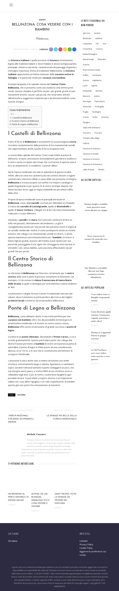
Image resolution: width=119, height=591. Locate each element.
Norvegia (87, 101)
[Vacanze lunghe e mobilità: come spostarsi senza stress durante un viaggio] (96, 195)
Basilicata (87, 38)
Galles (86, 75)
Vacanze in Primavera (92, 164)
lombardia (87, 90)
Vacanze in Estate (91, 153)
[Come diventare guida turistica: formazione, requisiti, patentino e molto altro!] (85, 313)
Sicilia (94, 117)
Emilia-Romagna (90, 54)
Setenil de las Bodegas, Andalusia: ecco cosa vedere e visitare (40, 500)
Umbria (86, 143)
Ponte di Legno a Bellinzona (25, 124)
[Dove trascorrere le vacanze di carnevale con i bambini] (96, 227)
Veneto (101, 169)
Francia (86, 64)
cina (104, 43)
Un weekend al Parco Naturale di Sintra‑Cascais (18, 497)
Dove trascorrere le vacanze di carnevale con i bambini (96, 239)
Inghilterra (96, 80)
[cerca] (108, 5)
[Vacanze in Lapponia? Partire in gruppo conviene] (85, 334)
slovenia (105, 117)
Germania (96, 75)
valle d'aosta (88, 169)
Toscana (98, 132)
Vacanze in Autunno (92, 148)
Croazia (99, 49)
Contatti (84, 540)
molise (97, 96)
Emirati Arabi (88, 59)
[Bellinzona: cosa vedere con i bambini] (42, 38)
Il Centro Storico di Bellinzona (25, 121)
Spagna (86, 122)
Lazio (85, 85)
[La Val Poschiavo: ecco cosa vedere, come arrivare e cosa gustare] (85, 351)
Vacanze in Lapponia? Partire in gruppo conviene (101, 336)
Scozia (86, 117)
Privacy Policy (86, 544)
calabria (98, 38)
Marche (99, 90)
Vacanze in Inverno (91, 159)
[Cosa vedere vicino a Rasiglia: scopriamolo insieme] (85, 296)
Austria (97, 33)
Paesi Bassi (100, 101)
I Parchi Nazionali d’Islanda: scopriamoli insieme (21, 419)
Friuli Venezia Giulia (91, 70)
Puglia (85, 111)
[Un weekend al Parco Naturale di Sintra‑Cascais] (19, 480)
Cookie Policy (86, 547)
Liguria (94, 85)
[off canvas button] (11, 5)
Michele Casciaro (21, 49)
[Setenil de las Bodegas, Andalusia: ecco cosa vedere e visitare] (42, 480)
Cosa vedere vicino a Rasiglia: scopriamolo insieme (100, 298)
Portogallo (99, 106)
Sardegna (96, 111)
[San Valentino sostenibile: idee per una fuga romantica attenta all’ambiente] (96, 259)
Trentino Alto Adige (91, 138)
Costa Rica (87, 49)
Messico (86, 96)
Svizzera (21, 395)
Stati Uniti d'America (91, 127)
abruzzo (86, 33)
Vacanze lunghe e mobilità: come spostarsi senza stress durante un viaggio (96, 207)
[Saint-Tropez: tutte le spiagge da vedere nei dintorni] (66, 480)
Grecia (86, 80)
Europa (42, 20)
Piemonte (87, 106)
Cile (97, 43)
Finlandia (102, 59)
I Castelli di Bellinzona (22, 117)
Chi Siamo (12, 540)
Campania (87, 43)
